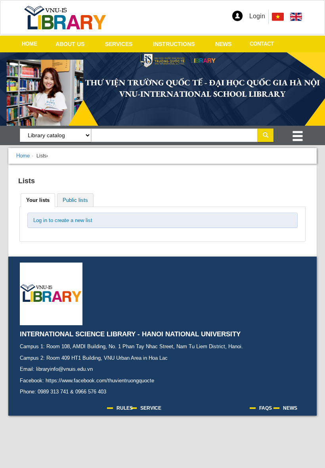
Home (23, 156)
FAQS (265, 408)
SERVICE (150, 408)
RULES (125, 408)
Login (257, 16)
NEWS (223, 44)
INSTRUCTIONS (174, 44)
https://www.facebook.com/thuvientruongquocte (100, 381)
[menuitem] (296, 17)
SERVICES (118, 44)
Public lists (75, 200)
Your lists (38, 200)
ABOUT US (69, 44)
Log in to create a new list (62, 220)
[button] (237, 16)
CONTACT (262, 44)
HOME (29, 44)
